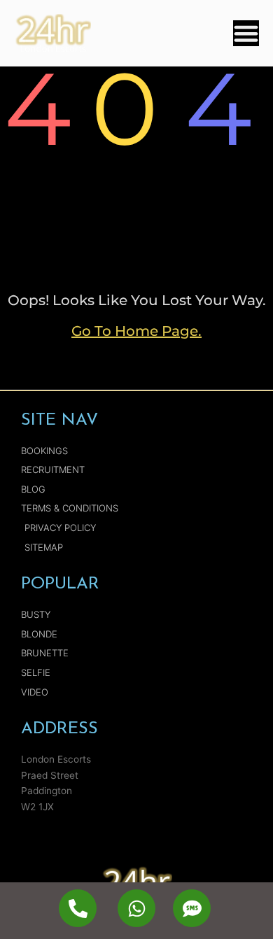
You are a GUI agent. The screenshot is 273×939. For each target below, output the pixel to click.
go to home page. (136, 331)
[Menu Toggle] (246, 33)
